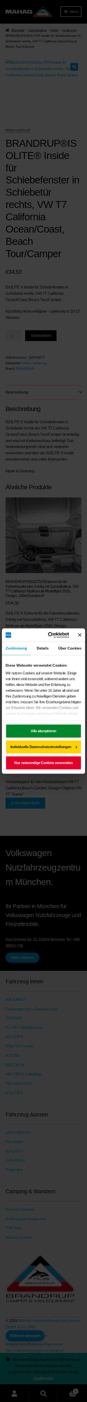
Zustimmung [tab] (16, 648)
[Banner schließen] (79, 635)
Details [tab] (43, 648)
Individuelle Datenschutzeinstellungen (40, 747)
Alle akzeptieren (43, 731)
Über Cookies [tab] (69, 648)
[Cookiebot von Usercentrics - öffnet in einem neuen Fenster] (51, 635)
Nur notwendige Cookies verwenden (43, 763)
